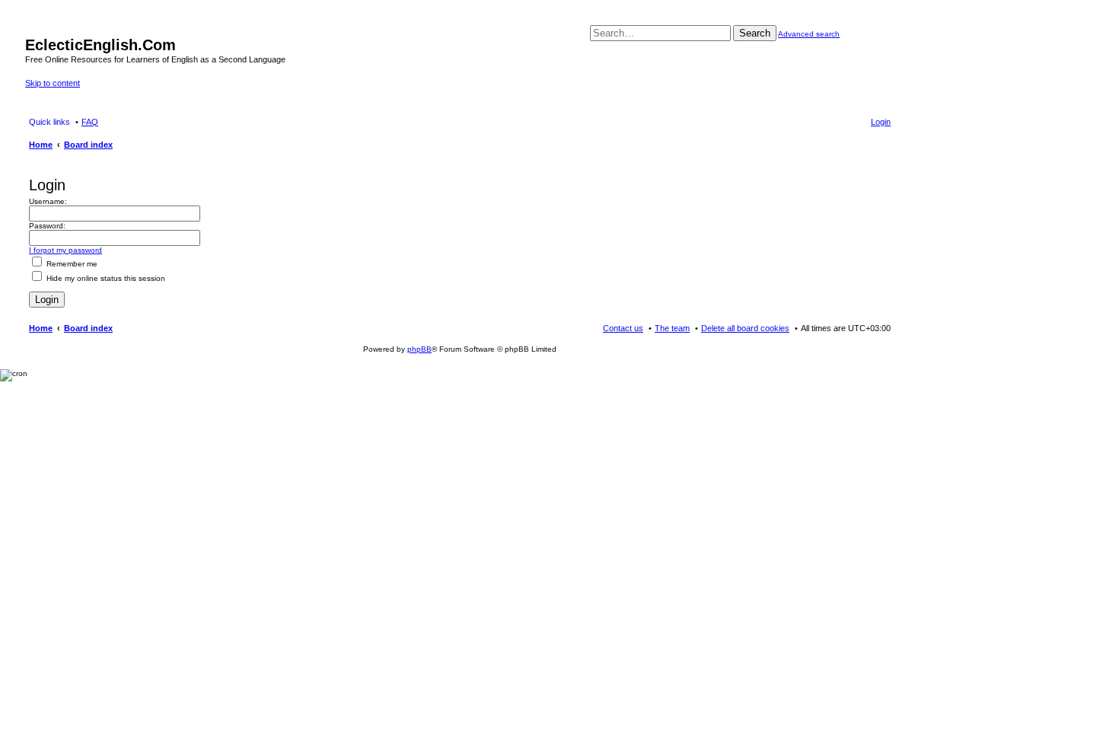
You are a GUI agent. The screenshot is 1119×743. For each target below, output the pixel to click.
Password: (47, 226)
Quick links (49, 121)
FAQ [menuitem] (89, 121)
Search (754, 33)
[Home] (34, 29)
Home (41, 328)
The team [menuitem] (672, 328)
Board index (88, 328)
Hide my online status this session (104, 278)
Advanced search (809, 34)
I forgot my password (65, 250)
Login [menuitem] (881, 121)
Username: (48, 201)
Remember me (70, 264)
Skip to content (52, 83)
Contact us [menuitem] (623, 328)
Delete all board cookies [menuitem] (745, 328)
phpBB (419, 349)
